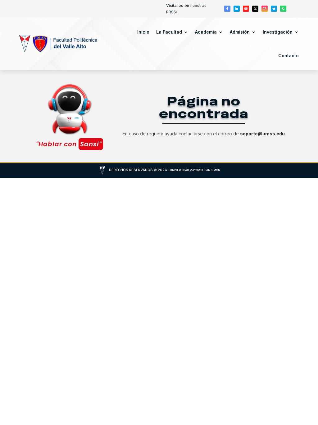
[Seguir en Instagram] (264, 9)
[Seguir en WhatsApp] (283, 9)
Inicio (143, 32)
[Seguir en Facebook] (227, 9)
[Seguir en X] (255, 9)
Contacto (288, 55)
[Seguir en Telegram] (274, 9)
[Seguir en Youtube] (246, 9)
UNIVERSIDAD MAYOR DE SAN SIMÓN (195, 170)
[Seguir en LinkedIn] (237, 9)
